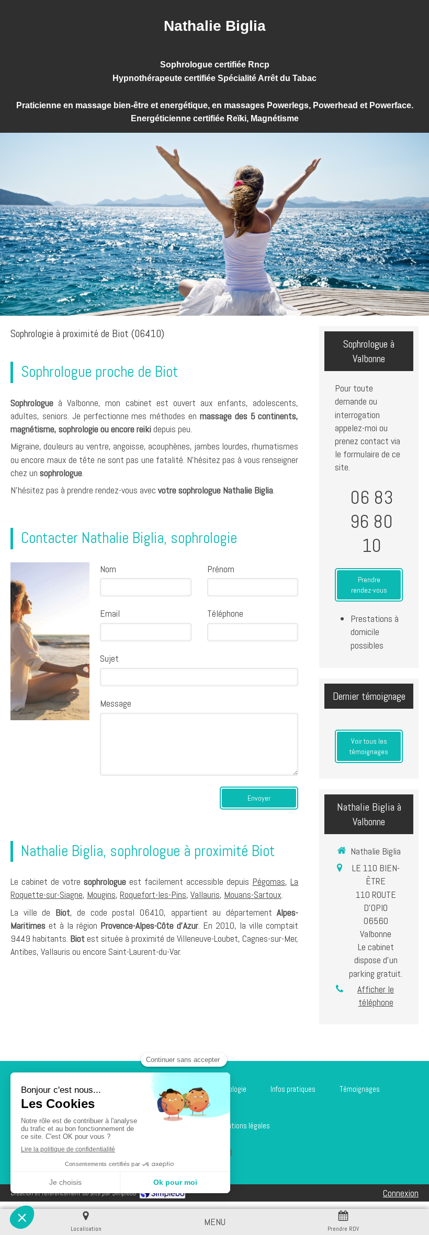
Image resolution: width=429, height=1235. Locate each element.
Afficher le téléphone (375, 995)
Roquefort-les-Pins (153, 894)
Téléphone (225, 613)
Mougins (101, 894)
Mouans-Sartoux (252, 894)
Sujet (109, 658)
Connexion (401, 1193)
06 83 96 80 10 (371, 522)
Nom (108, 569)
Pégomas (268, 881)
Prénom (220, 569)
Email (110, 613)
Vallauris (205, 894)
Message (115, 703)
